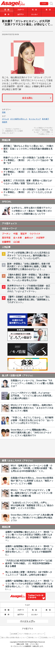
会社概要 (14, 634)
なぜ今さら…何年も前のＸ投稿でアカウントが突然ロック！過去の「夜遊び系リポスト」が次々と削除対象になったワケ (31, 211)
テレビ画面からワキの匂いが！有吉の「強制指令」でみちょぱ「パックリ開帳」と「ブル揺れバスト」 (42, 131)
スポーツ (20, 10)
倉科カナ (29, 238)
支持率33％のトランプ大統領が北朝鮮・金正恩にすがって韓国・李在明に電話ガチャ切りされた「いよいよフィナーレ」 (28, 288)
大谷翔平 (40, 238)
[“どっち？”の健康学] (27, 340)
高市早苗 (6, 238)
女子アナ (20, 14)
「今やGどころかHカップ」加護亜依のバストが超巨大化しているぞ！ (12, 131)
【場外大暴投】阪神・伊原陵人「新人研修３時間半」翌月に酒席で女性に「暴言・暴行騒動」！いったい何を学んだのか (28, 277)
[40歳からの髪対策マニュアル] (27, 325)
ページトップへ (27, 621)
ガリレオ (5, 119)
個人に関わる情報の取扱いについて (14, 637)
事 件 (7, 14)
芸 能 (6, 10)
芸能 (3, 112)
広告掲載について (47, 637)
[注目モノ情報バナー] (27, 355)
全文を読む (27, 98)
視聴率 (4, 122)
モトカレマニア (35, 119)
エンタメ (34, 14)
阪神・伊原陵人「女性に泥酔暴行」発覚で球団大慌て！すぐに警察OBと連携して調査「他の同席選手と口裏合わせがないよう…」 (29, 266)
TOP (44, 4)
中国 (15, 234)
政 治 (48, 10)
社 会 (34, 10)
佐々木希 (17, 238)
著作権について (34, 637)
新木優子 (45, 119)
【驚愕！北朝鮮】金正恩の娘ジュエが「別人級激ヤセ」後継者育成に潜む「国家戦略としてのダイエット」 (28, 299)
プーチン (6, 234)
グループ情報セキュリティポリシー (31, 634)
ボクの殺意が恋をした (19, 119)
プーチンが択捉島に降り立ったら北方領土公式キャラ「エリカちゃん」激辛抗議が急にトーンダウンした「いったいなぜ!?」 (28, 255)
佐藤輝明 (6, 242)
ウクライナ (35, 234)
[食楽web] (27, 370)
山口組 (16, 242)
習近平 (23, 234)
